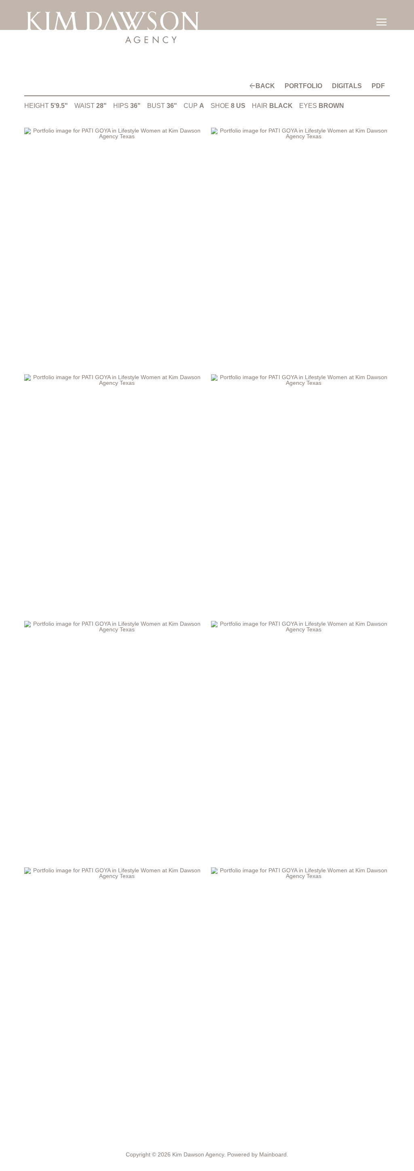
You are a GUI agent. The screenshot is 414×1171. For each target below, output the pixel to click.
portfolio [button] (312, 86)
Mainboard (273, 1155)
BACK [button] (278, 86)
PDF (379, 86)
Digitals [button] (351, 86)
